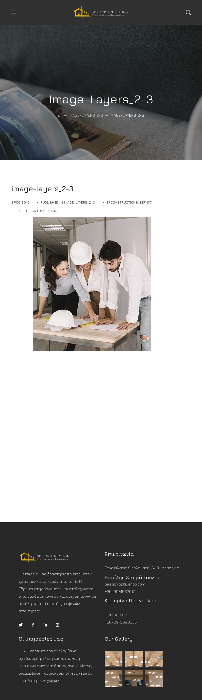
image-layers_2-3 (86, 115)
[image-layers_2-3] (81, 221)
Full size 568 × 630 (40, 211)
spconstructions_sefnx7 (129, 202)
